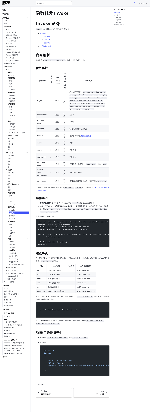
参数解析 (47, 36)
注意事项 (47, 43)
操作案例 (47, 39)
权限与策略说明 (45, 46)
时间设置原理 (86, 136)
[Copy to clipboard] (106, 221)
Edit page (41, 384)
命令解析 (43, 33)
